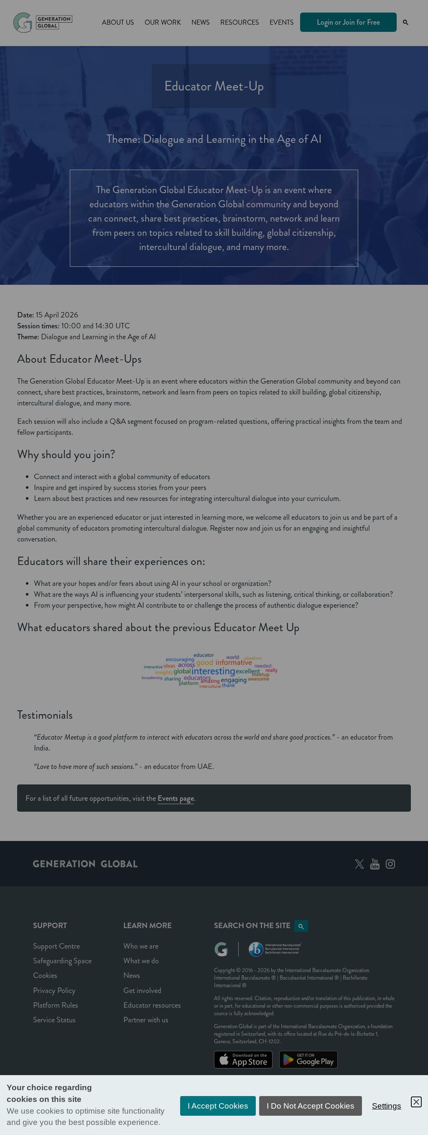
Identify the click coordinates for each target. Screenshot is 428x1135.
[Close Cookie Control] (416, 1102)
